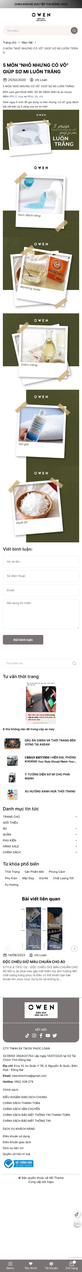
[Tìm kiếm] (74, 663)
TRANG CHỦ (11, 817)
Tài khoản (51, 1268)
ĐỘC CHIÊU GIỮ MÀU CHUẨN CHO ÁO (34, 962)
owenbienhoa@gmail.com (29, 1076)
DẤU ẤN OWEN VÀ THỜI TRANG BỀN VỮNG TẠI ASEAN (50, 742)
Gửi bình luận (23, 640)
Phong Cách (57, 872)
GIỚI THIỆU (10, 822)
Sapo (50, 1182)
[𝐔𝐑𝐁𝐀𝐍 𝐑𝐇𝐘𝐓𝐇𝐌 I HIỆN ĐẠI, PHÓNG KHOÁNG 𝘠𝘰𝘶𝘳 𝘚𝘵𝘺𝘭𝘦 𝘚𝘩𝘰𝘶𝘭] (12, 760)
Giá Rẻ (43, 878)
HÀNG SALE (11, 846)
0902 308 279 (23, 1081)
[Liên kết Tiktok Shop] (76, 1214)
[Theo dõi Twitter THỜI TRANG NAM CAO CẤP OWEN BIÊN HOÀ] (55, 1035)
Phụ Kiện (11, 878)
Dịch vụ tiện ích (13, 1148)
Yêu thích (30, 1268)
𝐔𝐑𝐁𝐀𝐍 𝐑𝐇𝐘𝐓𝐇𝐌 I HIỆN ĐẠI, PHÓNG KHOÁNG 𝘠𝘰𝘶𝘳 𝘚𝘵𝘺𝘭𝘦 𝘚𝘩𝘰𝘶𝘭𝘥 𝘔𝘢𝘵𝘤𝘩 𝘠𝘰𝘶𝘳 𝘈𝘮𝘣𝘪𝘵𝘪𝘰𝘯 (50, 759)
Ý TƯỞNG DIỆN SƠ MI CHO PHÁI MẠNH (47, 776)
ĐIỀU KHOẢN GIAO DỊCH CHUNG (25, 1097)
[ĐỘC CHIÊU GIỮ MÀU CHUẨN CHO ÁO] (41, 928)
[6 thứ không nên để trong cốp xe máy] (41, 703)
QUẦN (7, 834)
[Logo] (41, 17)
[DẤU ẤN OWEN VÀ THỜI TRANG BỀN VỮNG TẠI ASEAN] (12, 743)
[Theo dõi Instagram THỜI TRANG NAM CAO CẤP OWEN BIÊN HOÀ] (34, 1035)
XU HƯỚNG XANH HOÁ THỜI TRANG (50, 791)
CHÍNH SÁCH (12, 852)
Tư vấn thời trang (21, 676)
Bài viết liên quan (41, 899)
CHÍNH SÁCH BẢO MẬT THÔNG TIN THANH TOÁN (36, 1115)
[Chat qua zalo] (76, 1223)
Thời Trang (12, 872)
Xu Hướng (11, 884)
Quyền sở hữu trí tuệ (16, 1154)
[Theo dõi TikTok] (27, 1035)
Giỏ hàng (72, 1268)
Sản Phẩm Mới (34, 872)
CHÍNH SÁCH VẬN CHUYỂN (21, 1109)
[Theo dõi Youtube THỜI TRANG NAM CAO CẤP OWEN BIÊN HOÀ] (48, 1035)
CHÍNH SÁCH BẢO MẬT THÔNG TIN (27, 1121)
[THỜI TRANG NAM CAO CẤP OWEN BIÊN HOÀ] (41, 1010)
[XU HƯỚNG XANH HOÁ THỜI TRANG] (12, 794)
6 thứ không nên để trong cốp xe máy (29, 729)
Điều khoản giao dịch (17, 1142)
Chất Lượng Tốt (63, 878)
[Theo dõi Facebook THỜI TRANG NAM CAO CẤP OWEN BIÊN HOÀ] (41, 1035)
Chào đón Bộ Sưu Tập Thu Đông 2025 (41, 4)
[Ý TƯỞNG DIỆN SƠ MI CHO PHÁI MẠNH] (12, 777)
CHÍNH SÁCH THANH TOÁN (21, 1103)
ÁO (5, 828)
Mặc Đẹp (28, 878)
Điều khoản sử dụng (16, 1136)
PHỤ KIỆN (9, 840)
